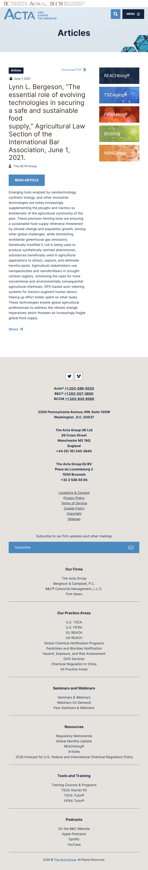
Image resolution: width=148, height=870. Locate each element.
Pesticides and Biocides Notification (74, 648)
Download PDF (71, 70)
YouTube (74, 844)
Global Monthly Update (74, 741)
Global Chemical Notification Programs (74, 643)
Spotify (74, 839)
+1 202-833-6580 (79, 399)
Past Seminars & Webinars (74, 708)
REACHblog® (74, 746)
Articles (16, 70)
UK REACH (74, 638)
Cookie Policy (74, 508)
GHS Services (74, 659)
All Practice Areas (74, 669)
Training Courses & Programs (74, 785)
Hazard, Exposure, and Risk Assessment (74, 654)
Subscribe (22, 547)
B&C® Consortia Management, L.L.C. (74, 589)
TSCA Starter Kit (74, 790)
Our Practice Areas (74, 613)
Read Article (27, 180)
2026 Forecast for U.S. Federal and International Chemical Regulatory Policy (74, 757)
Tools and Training (74, 776)
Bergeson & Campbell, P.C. (74, 584)
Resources (74, 727)
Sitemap (74, 519)
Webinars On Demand (74, 703)
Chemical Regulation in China (74, 664)
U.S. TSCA (74, 622)
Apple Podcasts (74, 834)
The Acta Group (74, 578)
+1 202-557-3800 (78, 394)
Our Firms (74, 569)
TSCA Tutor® (74, 795)
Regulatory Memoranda (74, 736)
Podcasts (74, 819)
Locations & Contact (74, 493)
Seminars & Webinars (74, 697)
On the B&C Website (74, 829)
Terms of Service (74, 503)
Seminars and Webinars (74, 688)
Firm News (74, 594)
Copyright (74, 514)
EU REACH (74, 633)
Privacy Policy (74, 498)
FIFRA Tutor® (74, 801)
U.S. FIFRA (74, 627)
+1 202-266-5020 (79, 388)
